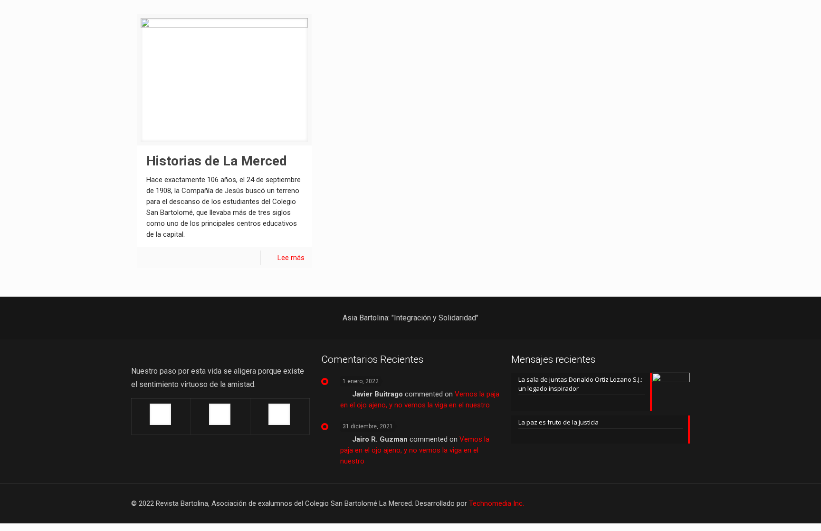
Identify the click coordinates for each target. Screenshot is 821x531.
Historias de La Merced (216, 161)
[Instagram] (655, 503)
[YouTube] (643, 503)
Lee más (291, 257)
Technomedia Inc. (496, 503)
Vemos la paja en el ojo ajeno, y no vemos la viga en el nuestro (414, 450)
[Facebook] (604, 503)
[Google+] (617, 503)
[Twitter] (630, 503)
